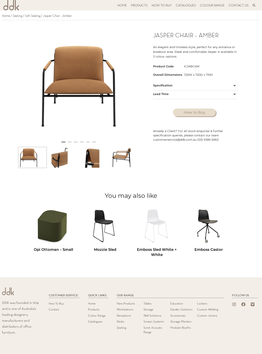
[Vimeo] (253, 304)
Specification (163, 85)
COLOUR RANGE (212, 5)
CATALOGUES (186, 5)
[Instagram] (234, 304)
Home (6, 16)
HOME (122, 5)
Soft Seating (32, 16)
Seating (17, 16)
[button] (195, 86)
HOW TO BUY (162, 5)
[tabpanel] (79, 85)
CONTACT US (238, 5)
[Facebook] (243, 304)
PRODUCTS (139, 5)
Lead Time (161, 94)
